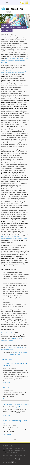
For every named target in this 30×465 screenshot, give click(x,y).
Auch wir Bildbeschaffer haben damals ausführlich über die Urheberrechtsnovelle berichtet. (14, 60)
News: (4, 25)
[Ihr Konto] (22, 2)
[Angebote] (26, 2)
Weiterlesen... (7, 382)
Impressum (6, 455)
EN (15, 462)
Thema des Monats (13, 347)
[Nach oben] (15, 440)
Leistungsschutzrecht (7, 349)
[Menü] (7, 2)
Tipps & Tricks (18, 407)
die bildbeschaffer (14, 9)
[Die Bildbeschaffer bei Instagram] (18, 459)
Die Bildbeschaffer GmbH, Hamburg (13, 448)
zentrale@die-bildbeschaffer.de (16, 450)
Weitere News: (7, 360)
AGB (24, 455)
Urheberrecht (23, 347)
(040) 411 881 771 (12, 453)
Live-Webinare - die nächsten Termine (16, 404)
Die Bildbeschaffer (8, 446)
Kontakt (12, 455)
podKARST (6, 388)
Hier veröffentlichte (6, 333)
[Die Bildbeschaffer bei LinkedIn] (15, 459)
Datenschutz (18, 455)
